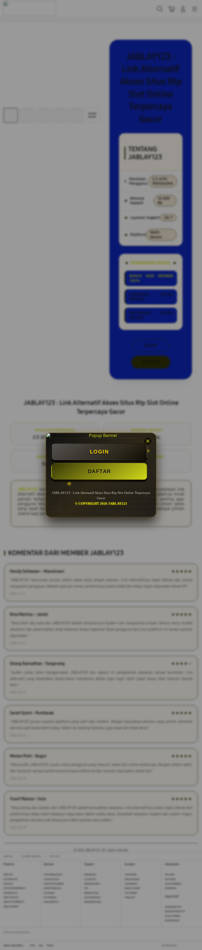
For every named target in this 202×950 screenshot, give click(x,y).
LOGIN (99, 452)
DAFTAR (99, 471)
